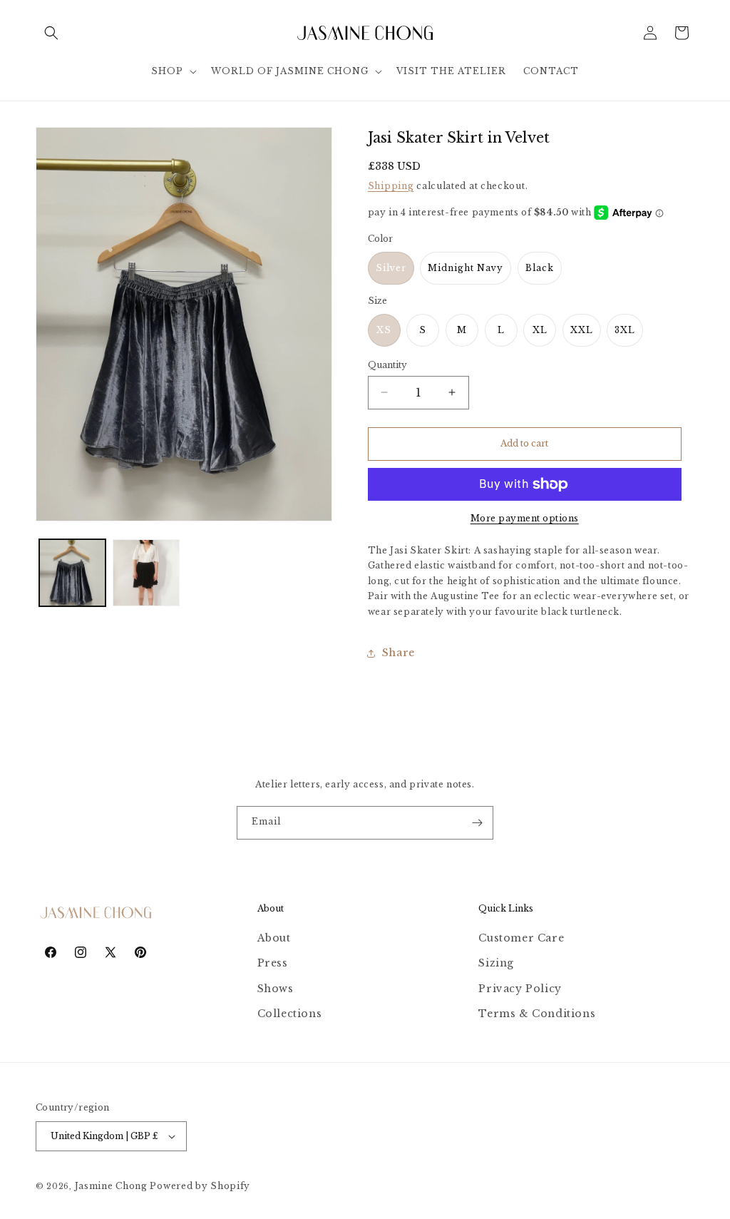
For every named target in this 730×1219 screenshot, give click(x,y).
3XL (625, 330)
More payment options (525, 518)
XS (383, 330)
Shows (275, 988)
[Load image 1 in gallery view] (72, 572)
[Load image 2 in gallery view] (146, 572)
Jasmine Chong (111, 1185)
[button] (51, 33)
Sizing (496, 963)
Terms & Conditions (536, 1013)
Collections (289, 1013)
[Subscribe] (477, 823)
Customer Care (521, 938)
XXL (581, 330)
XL (540, 330)
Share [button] (398, 652)
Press (272, 963)
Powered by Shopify (200, 1185)
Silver (391, 267)
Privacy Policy (519, 988)
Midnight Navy (465, 267)
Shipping (391, 185)
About (274, 938)
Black (539, 267)
